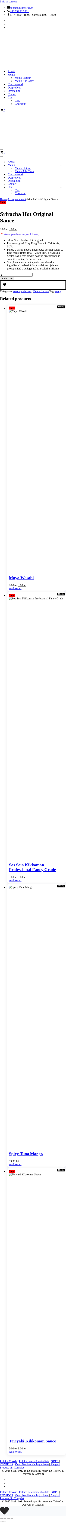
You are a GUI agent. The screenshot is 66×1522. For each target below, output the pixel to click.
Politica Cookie (8, 1461)
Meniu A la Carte (24, 80)
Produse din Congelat (12, 1467)
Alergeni (55, 1464)
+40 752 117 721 (19, 11)
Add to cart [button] (15, 588)
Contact (12, 94)
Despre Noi (14, 87)
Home (3, 199)
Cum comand (15, 84)
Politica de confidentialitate (34, 1461)
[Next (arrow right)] (5, 1521)
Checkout (20, 103)
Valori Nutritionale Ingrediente (32, 1464)
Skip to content (8, 1)
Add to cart (7, 278)
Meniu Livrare (41, 291)
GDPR (55, 1461)
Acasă (11, 71)
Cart (17, 100)
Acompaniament (17, 199)
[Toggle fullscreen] (5, 1518)
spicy (58, 291)
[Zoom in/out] (1, 1518)
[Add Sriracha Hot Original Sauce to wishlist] (33, 285)
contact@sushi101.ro (21, 7)
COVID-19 (6, 1464)
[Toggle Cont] (61, 187)
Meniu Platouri (23, 77)
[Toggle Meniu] (61, 165)
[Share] (8, 1518)
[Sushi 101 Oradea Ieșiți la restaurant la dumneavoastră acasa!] (17, 65)
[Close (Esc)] (12, 1518)
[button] (16, 74)
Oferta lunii (14, 90)
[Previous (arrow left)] (1, 1521)
